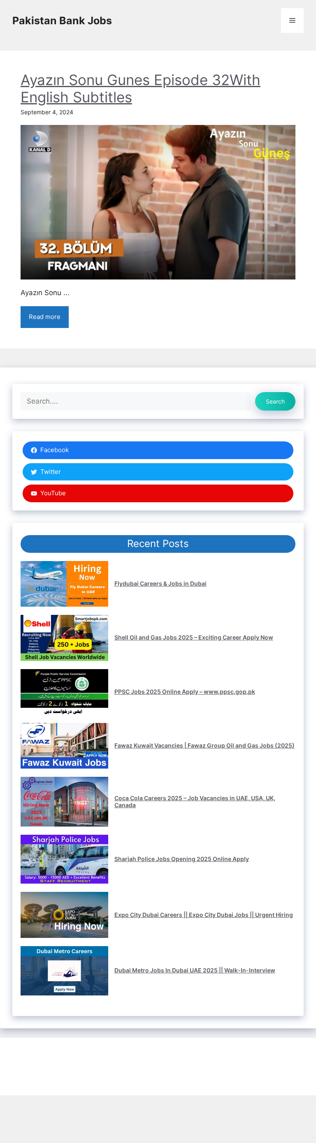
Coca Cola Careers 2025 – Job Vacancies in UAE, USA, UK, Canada (194, 801)
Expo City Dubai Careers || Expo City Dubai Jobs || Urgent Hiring (203, 914)
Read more (44, 317)
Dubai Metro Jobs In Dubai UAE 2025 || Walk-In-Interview (194, 970)
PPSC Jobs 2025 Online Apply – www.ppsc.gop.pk (184, 691)
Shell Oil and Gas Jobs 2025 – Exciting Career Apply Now (193, 637)
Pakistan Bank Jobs (62, 20)
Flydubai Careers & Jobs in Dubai (160, 583)
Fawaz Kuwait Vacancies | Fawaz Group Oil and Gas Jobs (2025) (204, 745)
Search (275, 401)
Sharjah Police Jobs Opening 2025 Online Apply (181, 858)
